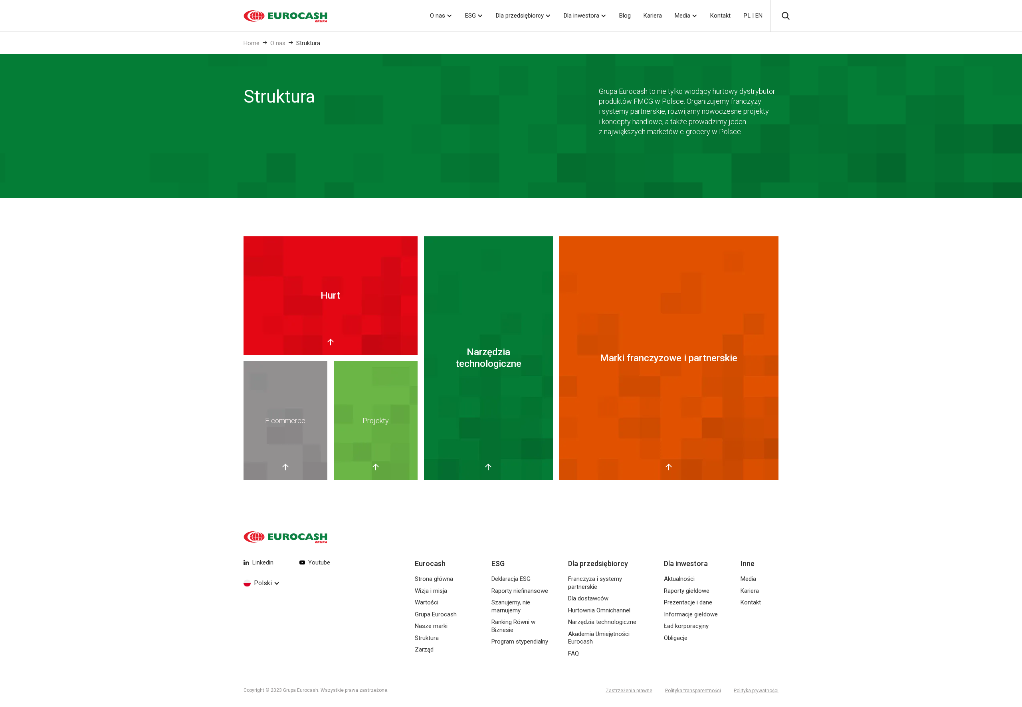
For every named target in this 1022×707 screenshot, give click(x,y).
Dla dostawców (588, 598)
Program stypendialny (519, 641)
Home (251, 43)
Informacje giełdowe (691, 614)
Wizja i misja (431, 590)
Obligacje (675, 638)
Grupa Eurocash (436, 614)
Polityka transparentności (693, 690)
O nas (277, 43)
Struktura (308, 43)
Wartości (426, 602)
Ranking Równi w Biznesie (513, 626)
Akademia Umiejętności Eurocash (599, 638)
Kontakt (720, 15)
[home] (275, 16)
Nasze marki (431, 626)
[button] (441, 15)
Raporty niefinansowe (519, 590)
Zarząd (424, 649)
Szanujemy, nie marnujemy (510, 606)
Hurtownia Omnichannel (599, 610)
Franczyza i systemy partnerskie (595, 582)
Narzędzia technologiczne (602, 622)
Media (682, 15)
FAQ (573, 653)
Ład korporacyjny (686, 626)
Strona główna (434, 578)
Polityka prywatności (756, 690)
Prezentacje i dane (688, 602)
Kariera (653, 15)
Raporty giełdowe (686, 590)
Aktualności (679, 578)
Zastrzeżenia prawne (629, 690)
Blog (625, 15)
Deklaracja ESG (511, 578)
